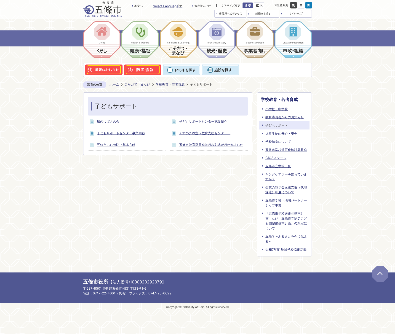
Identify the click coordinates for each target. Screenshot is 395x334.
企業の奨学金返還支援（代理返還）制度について (286, 189)
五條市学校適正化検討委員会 (286, 150)
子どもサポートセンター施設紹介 (203, 121)
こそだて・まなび (137, 84)
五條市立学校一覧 (278, 166)
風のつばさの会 (108, 121)
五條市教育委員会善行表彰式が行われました (211, 145)
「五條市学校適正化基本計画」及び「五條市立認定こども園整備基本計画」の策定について (286, 220)
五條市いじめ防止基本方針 (116, 145)
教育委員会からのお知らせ (284, 117)
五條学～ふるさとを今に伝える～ (286, 238)
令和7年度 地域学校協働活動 (286, 249)
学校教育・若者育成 (170, 84)
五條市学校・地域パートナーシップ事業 (286, 202)
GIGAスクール (275, 158)
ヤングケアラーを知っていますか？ (286, 176)
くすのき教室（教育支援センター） (204, 133)
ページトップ (380, 274)
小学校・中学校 (276, 109)
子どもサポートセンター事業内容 (121, 133)
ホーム (114, 84)
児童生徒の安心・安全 (281, 133)
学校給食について (278, 141)
